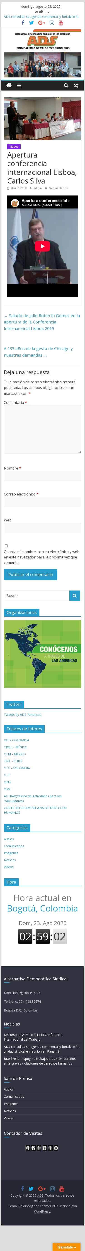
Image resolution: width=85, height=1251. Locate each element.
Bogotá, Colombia (42, 903)
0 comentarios (58, 188)
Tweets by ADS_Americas (22, 714)
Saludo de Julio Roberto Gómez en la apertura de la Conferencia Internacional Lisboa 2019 (42, 322)
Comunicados (14, 846)
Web (8, 520)
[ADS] (9, 85)
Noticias (10, 860)
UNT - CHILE (13, 761)
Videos (14, 147)
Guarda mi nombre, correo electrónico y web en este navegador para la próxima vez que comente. (41, 557)
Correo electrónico (21, 494)
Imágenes (11, 853)
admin (38, 188)
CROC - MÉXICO (15, 747)
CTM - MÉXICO (15, 754)
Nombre (12, 468)
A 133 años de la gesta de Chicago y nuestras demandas (38, 352)
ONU (7, 782)
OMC (7, 789)
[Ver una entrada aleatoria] (76, 85)
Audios (9, 839)
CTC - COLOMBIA (17, 768)
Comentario (15, 402)
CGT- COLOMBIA (16, 740)
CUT (7, 775)
